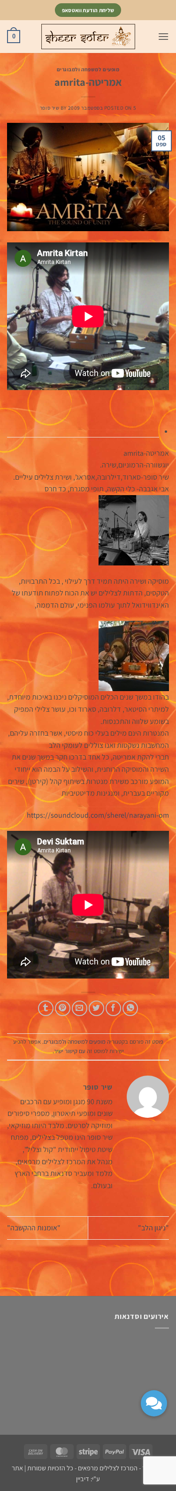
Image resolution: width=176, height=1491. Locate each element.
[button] (163, 36)
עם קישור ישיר (69, 1051)
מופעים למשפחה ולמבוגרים (88, 69)
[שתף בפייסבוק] (113, 1008)
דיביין (82, 1478)
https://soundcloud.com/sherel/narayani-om (98, 815)
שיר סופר (49, 108)
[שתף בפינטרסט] (62, 1008)
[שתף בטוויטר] (96, 1008)
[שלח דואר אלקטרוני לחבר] (79, 1008)
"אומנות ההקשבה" (34, 1228)
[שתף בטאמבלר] (46, 1008)
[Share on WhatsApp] (130, 1008)
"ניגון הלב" (153, 1228)
